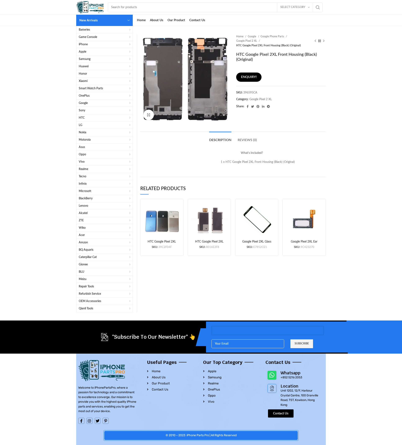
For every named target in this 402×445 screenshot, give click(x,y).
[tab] (220, 138)
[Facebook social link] (247, 106)
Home (240, 36)
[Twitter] (98, 421)
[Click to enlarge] (148, 115)
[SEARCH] (318, 7)
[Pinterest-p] (106, 421)
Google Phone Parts (272, 36)
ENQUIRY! (249, 77)
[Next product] (324, 41)
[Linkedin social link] (263, 106)
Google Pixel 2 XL (247, 40)
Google (252, 36)
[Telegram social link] (268, 106)
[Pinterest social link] (258, 106)
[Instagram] (89, 421)
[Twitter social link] (252, 106)
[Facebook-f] (81, 421)
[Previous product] (315, 41)
